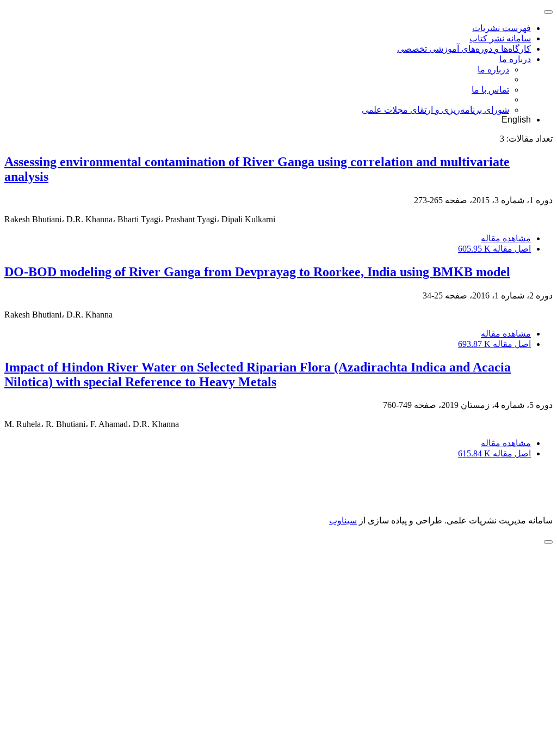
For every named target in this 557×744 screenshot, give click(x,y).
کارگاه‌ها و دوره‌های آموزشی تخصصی (464, 48)
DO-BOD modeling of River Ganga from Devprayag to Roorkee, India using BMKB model (257, 272)
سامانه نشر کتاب (500, 38)
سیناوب (343, 520)
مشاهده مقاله (506, 238)
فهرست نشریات (501, 28)
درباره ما (515, 59)
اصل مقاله (494, 248)
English (516, 119)
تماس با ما (490, 89)
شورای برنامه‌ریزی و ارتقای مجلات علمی (435, 109)
